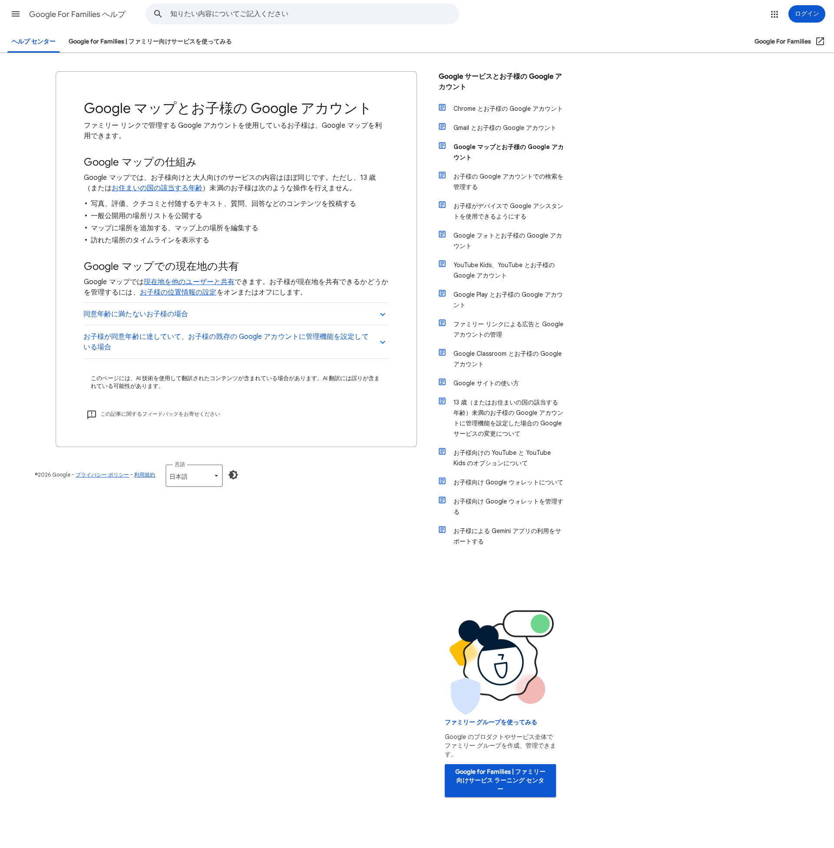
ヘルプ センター (34, 41)
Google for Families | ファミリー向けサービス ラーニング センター (500, 780)
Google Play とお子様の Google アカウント (508, 300)
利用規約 (144, 474)
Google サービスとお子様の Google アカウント (500, 81)
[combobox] (314, 14)
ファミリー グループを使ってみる (491, 722)
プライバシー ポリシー (102, 474)
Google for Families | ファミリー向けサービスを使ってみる (150, 41)
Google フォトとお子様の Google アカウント (507, 241)
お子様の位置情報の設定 (178, 292)
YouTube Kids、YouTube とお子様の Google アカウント (504, 270)
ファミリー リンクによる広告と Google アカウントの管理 (508, 329)
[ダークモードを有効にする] (233, 474)
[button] (15, 13)
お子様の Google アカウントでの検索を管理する (508, 181)
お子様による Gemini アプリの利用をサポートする (507, 536)
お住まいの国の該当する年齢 (157, 188)
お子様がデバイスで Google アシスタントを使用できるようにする (508, 211)
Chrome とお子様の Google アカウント (508, 109)
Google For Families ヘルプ (77, 14)
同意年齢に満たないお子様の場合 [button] (135, 314)
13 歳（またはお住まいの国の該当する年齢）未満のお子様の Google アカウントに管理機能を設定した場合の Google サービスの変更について (508, 417)
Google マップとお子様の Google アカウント (508, 152)
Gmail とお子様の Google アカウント (504, 128)
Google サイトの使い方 (486, 383)
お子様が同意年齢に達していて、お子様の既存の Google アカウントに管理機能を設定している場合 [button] (226, 341)
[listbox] (194, 475)
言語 (180, 464)
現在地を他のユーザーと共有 (189, 282)
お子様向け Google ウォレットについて (508, 482)
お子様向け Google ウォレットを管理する (508, 506)
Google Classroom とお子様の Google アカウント (507, 359)
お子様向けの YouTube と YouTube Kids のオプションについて (502, 458)
